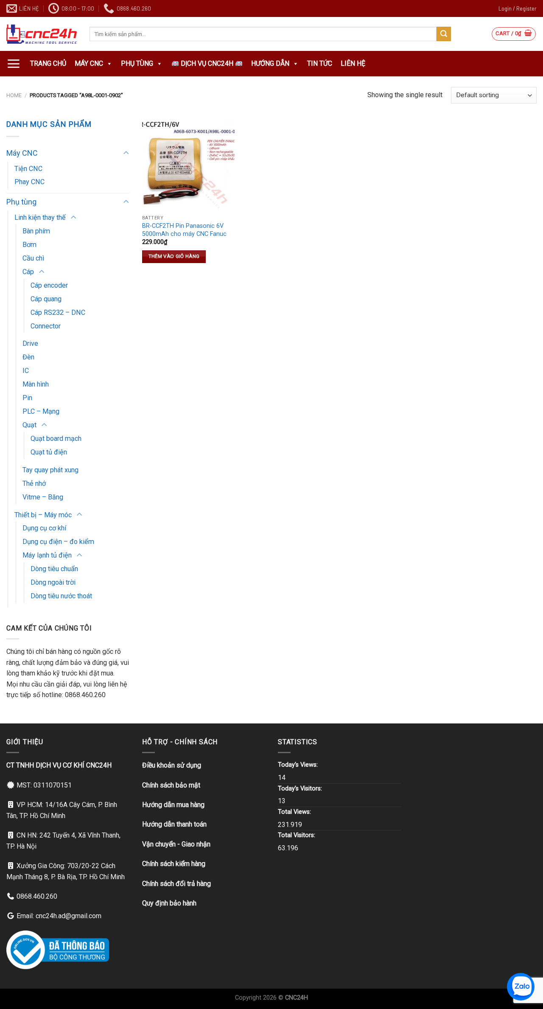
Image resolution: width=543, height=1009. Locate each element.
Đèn (28, 357)
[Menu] (13, 63)
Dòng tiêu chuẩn (54, 569)
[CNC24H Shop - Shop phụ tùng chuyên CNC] (41, 34)
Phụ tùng (137, 63)
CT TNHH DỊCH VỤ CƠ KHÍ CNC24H (59, 765)
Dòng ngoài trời (53, 582)
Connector (46, 326)
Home (14, 95)
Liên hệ (353, 63)
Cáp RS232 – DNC (58, 312)
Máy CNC (89, 63)
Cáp (28, 272)
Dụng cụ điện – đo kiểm (58, 542)
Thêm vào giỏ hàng (174, 256)
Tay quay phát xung (50, 470)
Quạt (29, 425)
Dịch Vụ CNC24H (207, 63)
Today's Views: (298, 764)
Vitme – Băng (42, 497)
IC (25, 371)
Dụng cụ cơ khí (44, 528)
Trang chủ (48, 63)
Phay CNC (29, 182)
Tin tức (319, 63)
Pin (27, 398)
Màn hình (35, 384)
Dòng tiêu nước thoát (61, 596)
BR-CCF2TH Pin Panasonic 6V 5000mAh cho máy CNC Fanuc (184, 230)
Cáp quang (46, 299)
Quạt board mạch (56, 438)
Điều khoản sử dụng (171, 765)
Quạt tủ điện (49, 452)
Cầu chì (33, 258)
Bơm (29, 245)
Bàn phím (36, 231)
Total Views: (295, 812)
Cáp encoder (49, 285)
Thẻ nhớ (34, 483)
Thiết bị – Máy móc (43, 515)
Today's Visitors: (301, 788)
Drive (30, 343)
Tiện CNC (28, 169)
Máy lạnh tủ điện (47, 555)
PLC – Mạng (40, 411)
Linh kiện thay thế (40, 217)
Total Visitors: (297, 835)
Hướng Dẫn (270, 63)
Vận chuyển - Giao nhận (176, 844)
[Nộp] (444, 34)
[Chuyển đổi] (125, 153)
